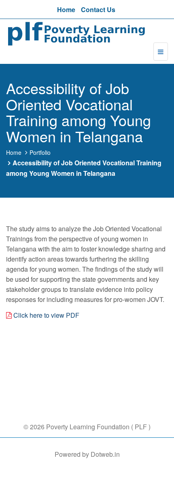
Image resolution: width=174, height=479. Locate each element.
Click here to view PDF (46, 315)
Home (66, 9)
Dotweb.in (105, 454)
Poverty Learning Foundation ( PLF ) (98, 426)
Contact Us (98, 9)
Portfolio (40, 152)
